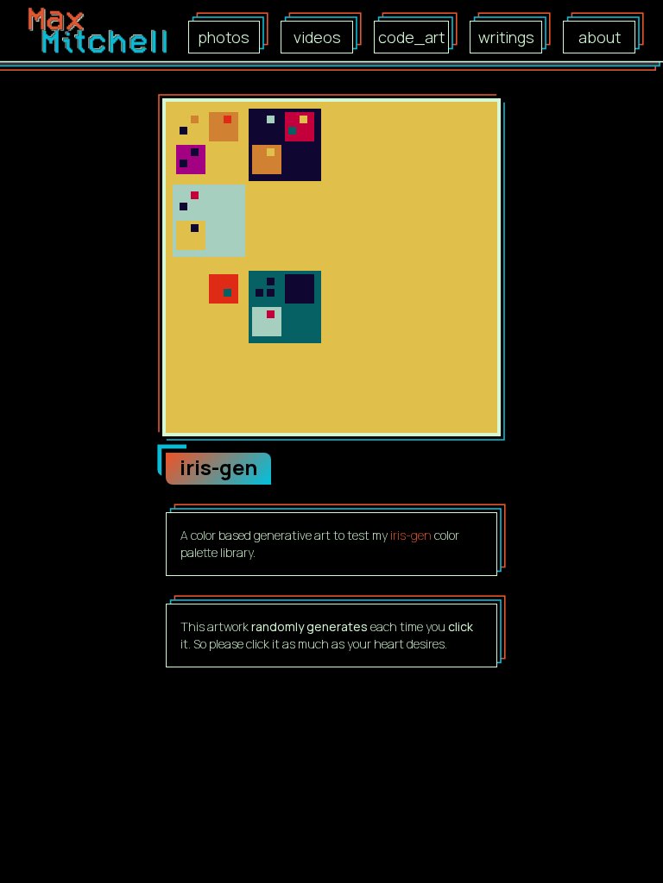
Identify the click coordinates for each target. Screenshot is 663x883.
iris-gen (411, 535)
